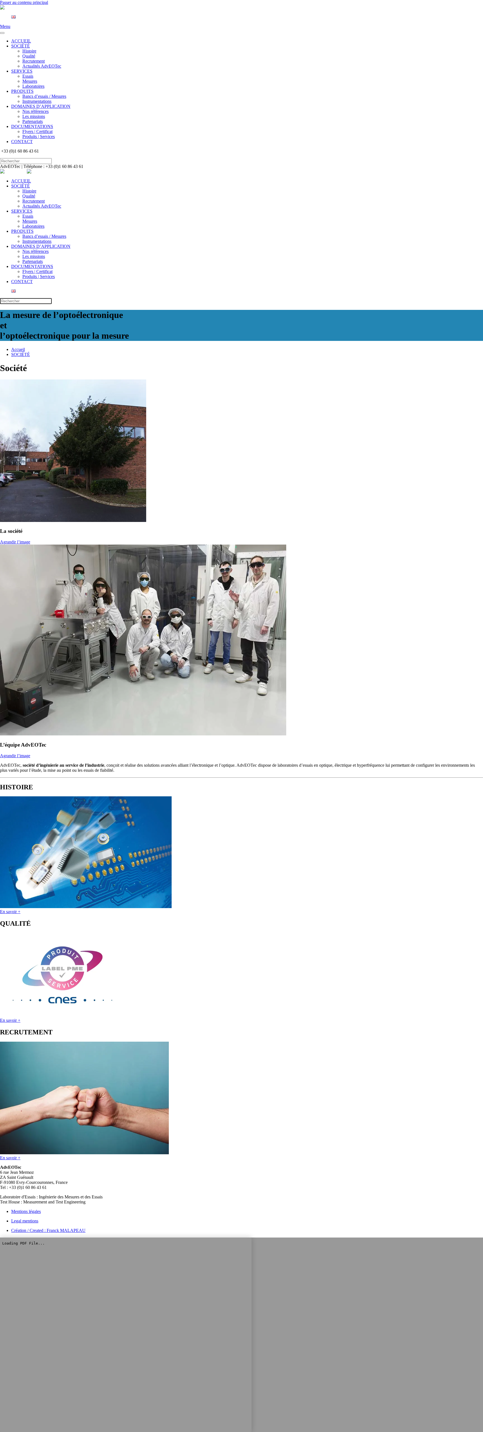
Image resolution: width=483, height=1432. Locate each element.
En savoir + (10, 911)
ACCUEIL (21, 41)
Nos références (35, 111)
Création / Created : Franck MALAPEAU (48, 1230)
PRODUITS (22, 91)
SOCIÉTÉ (20, 46)
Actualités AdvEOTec (41, 66)
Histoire (29, 51)
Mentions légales (26, 1211)
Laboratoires (33, 86)
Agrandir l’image (15, 542)
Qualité (28, 56)
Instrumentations (36, 101)
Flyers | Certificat (37, 131)
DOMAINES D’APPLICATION (40, 106)
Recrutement (33, 61)
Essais (27, 76)
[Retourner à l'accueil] (13, 7)
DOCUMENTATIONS (32, 126)
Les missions (33, 116)
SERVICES (21, 71)
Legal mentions (24, 1221)
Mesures (29, 81)
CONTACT (22, 141)
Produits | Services (38, 136)
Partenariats (32, 121)
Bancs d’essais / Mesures (44, 96)
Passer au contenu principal (24, 2)
